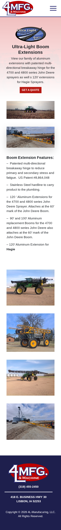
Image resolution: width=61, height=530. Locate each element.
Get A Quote (30, 90)
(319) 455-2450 (29, 486)
